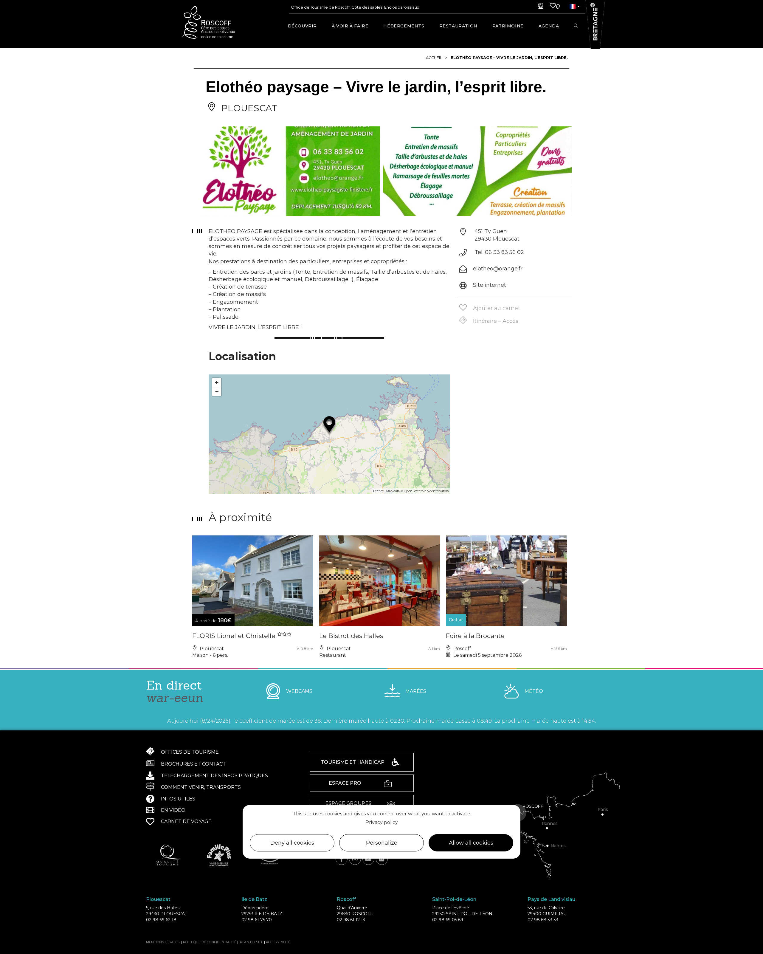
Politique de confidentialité (209, 942)
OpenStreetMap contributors (426, 491)
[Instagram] (355, 859)
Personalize (381, 843)
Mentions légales (162, 942)
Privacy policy (381, 822)
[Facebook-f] (342, 859)
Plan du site (251, 942)
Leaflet (378, 491)
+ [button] (217, 382)
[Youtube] (368, 859)
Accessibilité (278, 942)
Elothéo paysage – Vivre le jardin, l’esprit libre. (509, 57)
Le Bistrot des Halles (351, 635)
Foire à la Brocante (475, 635)
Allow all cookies (471, 843)
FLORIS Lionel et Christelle (234, 635)
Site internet (489, 285)
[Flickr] (382, 859)
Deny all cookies (292, 843)
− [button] (217, 391)
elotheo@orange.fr (497, 268)
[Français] (572, 6)
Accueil (434, 57)
